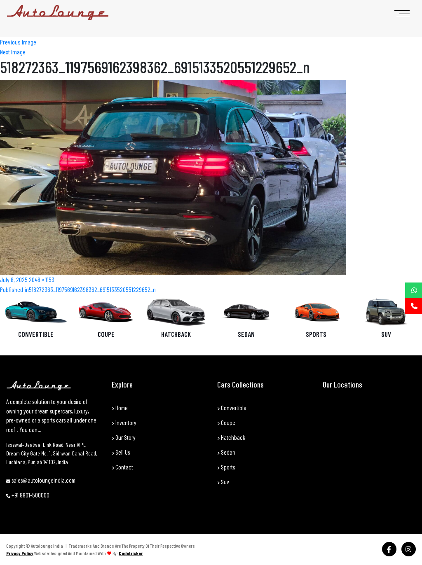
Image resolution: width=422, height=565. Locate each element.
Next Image (13, 52)
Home (121, 407)
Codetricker (131, 553)
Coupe (106, 334)
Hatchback (176, 334)
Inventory (125, 422)
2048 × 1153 (41, 279)
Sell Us (122, 452)
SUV (386, 334)
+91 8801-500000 (29, 495)
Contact (123, 467)
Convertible (36, 334)
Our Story (125, 437)
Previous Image (18, 42)
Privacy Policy (19, 553)
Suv (224, 482)
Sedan (246, 334)
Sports (316, 334)
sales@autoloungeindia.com (42, 480)
